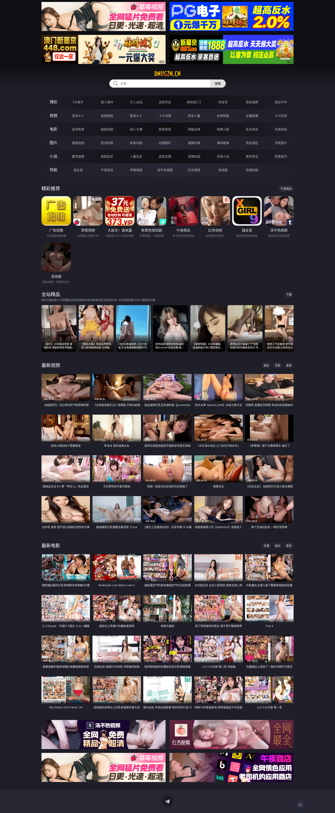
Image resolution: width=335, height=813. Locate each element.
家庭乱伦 (107, 156)
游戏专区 (165, 102)
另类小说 (223, 156)
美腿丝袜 (194, 143)
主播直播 (252, 116)
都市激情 (78, 156)
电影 (53, 129)
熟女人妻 (194, 116)
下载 (289, 294)
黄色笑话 (252, 156)
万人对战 (136, 102)
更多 (289, 365)
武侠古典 (165, 156)
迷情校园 (194, 156)
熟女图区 (252, 143)
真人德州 (107, 102)
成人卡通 (136, 129)
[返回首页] (300, 804)
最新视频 (50, 365)
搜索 (218, 83)
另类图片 (281, 143)
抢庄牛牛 (281, 102)
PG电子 (78, 102)
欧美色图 (136, 143)
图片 (53, 142)
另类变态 (281, 129)
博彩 (53, 102)
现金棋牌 (252, 102)
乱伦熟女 (252, 129)
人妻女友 (136, 156)
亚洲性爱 (78, 129)
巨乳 (277, 365)
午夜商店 (107, 170)
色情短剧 (252, 170)
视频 (53, 115)
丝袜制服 (223, 116)
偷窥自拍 (78, 143)
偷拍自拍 (107, 129)
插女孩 (78, 170)
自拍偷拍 (107, 116)
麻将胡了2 (194, 102)
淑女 (277, 545)
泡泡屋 (223, 170)
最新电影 (50, 545)
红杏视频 (194, 170)
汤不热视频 (165, 170)
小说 (53, 156)
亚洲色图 (107, 143)
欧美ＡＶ (136, 116)
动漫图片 (165, 143)
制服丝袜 (194, 129)
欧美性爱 (165, 129)
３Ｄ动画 (165, 116)
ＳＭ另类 (281, 116)
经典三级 (223, 129)
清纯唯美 (223, 143)
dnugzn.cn (167, 74)
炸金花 (223, 102)
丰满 (266, 545)
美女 (266, 365)
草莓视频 (136, 170)
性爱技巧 (281, 156)
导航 (53, 170)
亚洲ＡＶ (78, 116)
